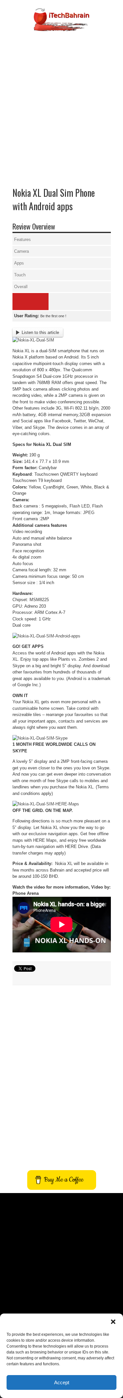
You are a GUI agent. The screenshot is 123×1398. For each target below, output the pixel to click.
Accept (61, 1382)
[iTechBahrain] (61, 26)
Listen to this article (40, 332)
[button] (113, 1321)
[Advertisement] (61, 98)
